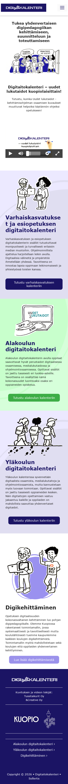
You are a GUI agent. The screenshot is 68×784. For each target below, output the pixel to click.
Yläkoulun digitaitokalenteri (33, 749)
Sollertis (34, 778)
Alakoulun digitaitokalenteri (33, 744)
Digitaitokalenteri (47, 774)
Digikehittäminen (33, 755)
